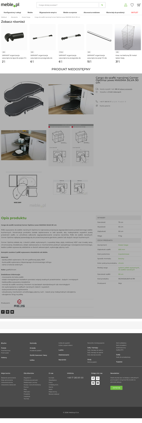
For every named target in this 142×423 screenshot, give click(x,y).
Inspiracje (27, 396)
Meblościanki (64, 355)
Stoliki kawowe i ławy (38, 355)
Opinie (51, 387)
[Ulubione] (132, 5)
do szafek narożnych (126, 270)
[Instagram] (98, 378)
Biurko (3, 343)
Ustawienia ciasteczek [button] (8, 385)
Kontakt (51, 378)
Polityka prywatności (31, 380)
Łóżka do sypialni (64, 343)
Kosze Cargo (123, 245)
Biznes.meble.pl (54, 394)
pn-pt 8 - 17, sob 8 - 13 (113, 101)
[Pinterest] (93, 383)
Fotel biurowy (5, 350)
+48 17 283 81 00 (75, 378)
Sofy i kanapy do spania (95, 352)
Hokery (4, 358)
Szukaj (102, 5)
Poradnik (27, 394)
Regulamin (27, 378)
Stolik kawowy (121, 347)
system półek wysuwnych (128, 268)
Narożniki (62, 360)
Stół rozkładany (121, 343)
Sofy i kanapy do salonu (95, 350)
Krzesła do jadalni (35, 350)
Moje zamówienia (7, 380)
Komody (33, 343)
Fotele (3, 348)
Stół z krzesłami (121, 345)
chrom (121, 263)
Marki (50, 389)
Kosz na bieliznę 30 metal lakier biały (126, 56)
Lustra (61, 350)
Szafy (118, 355)
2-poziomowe (123, 254)
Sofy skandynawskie (94, 355)
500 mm (121, 249)
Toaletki (119, 362)
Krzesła (33, 348)
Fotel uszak (5, 353)
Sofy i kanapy (92, 348)
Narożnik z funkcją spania (95, 343)
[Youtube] (98, 383)
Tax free (26, 399)
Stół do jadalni (92, 362)
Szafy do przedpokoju (123, 357)
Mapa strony (53, 392)
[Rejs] (19, 303)
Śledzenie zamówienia (8, 378)
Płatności (27, 392)
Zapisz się (116, 388)
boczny (121, 259)
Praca (50, 382)
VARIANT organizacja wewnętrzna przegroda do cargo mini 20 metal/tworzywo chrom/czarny (41, 56)
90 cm (120, 274)
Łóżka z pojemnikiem (66, 345)
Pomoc (26, 387)
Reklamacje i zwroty (30, 382)
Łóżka (32, 360)
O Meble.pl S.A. (53, 385)
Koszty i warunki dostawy (32, 385)
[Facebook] (93, 378)
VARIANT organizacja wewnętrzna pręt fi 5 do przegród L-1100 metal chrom (99, 56)
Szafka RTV (119, 350)
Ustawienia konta (7, 382)
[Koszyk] (139, 5)
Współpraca (53, 380)
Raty (25, 389)
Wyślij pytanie (105, 106)
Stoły (89, 360)
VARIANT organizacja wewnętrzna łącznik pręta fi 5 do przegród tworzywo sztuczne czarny (14, 56)
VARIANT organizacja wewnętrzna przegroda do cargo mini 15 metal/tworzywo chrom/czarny (70, 56)
